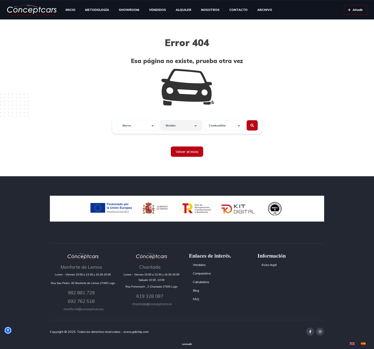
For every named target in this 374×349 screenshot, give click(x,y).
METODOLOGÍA (97, 10)
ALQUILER (183, 10)
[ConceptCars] (31, 10)
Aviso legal (269, 265)
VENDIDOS (157, 10)
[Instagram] (320, 332)
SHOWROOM (129, 10)
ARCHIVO (264, 10)
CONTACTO (238, 10)
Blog (196, 290)
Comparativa (202, 273)
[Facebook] (310, 332)
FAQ (196, 299)
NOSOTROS (210, 10)
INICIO (70, 10)
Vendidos (199, 265)
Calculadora (201, 282)
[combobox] (138, 125)
